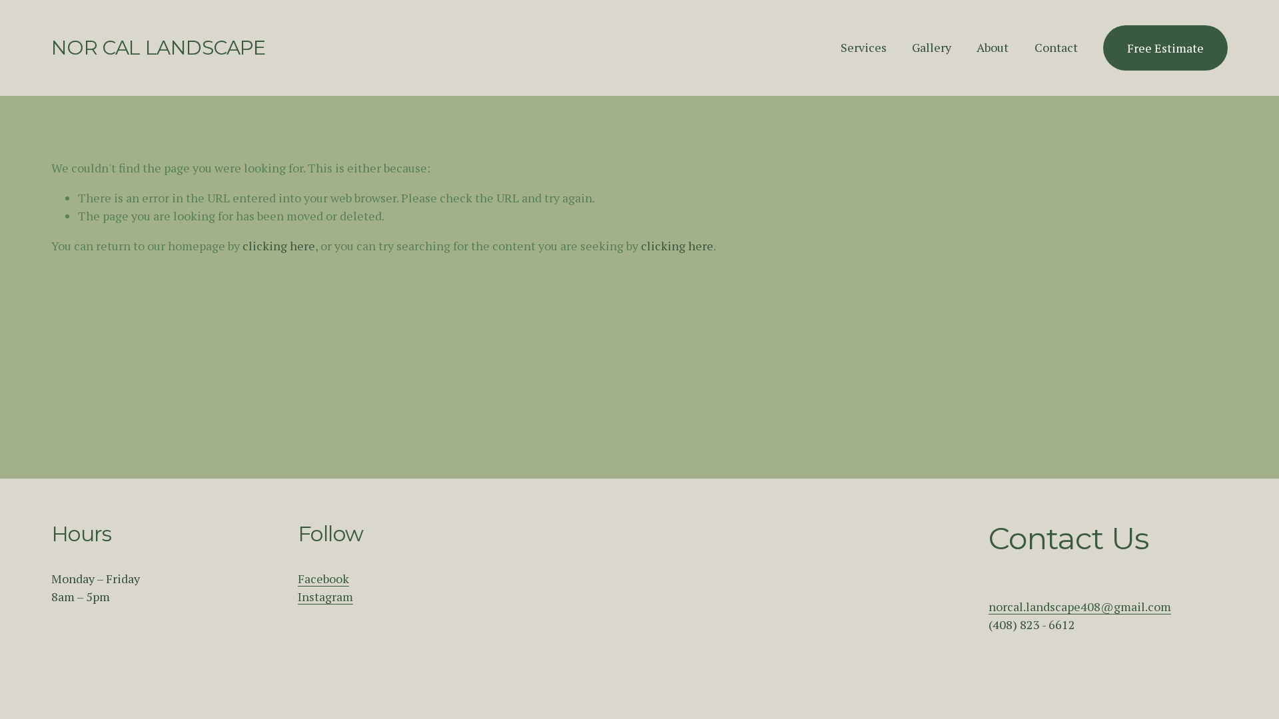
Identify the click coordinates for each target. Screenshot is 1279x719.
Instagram (325, 596)
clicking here (278, 246)
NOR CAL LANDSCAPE (158, 47)
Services (864, 47)
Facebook (323, 579)
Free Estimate (1165, 48)
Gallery (931, 47)
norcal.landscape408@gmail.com (1080, 606)
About (993, 47)
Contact (1056, 47)
